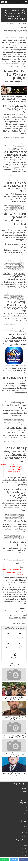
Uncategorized (15, 624)
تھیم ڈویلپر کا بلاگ (23, 855)
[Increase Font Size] (5, 23)
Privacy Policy (23, 798)
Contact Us (24, 792)
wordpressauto (22, 23)
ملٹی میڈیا (24, 817)
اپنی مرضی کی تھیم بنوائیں (22, 852)
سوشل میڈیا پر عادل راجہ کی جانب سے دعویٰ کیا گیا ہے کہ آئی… (14, 755)
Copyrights (24, 795)
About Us (24, 788)
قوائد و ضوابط (24, 833)
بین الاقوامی (24, 814)
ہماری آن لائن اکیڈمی (23, 849)
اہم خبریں (25, 811)
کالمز (26, 807)
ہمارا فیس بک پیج (23, 845)
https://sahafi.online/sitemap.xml (13, 611)
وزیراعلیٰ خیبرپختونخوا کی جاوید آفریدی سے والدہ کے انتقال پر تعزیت (14, 698)
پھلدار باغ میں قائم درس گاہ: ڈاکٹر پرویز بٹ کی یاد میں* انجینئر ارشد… (14, 774)
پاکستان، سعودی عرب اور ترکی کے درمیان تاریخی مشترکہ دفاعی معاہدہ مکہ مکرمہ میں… (14, 736)
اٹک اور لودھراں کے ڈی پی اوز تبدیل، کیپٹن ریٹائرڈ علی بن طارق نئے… (14, 718)
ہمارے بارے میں (24, 836)
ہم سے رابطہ (24, 830)
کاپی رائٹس (24, 826)
